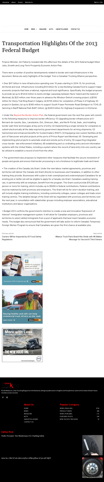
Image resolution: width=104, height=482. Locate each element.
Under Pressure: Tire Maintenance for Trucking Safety (22, 436)
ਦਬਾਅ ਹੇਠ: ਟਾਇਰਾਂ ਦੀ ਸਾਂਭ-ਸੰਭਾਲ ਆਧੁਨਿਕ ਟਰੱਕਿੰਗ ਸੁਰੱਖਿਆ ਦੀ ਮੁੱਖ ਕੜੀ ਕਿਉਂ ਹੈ (26, 458)
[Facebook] (2, 397)
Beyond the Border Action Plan (28, 115)
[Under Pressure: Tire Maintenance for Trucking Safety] (92, 445)
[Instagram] (7, 397)
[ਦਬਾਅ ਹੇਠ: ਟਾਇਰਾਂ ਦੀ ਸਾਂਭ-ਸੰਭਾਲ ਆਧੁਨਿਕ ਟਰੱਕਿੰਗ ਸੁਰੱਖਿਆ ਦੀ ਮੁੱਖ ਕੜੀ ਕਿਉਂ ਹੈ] (92, 468)
